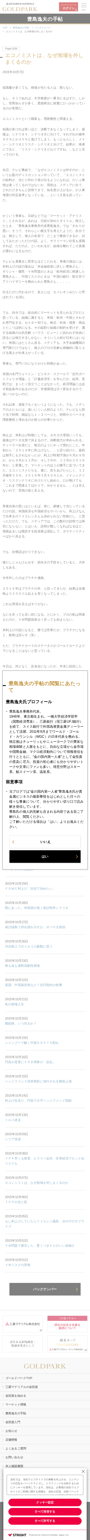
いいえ (45, 842)
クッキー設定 (45, 1502)
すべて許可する (45, 1520)
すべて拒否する (45, 1511)
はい (45, 856)
